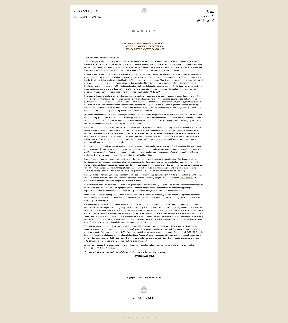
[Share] (213, 21)
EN (133, 31)
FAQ (125, 317)
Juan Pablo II (81, 17)
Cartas (93, 17)
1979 (99, 17)
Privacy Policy (157, 317)
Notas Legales (133, 317)
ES (138, 31)
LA (150, 31)
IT (146, 31)
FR (142, 31)
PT (155, 31)
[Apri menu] (212, 11)
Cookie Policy (145, 317)
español (205, 16)
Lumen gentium (186, 178)
